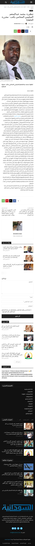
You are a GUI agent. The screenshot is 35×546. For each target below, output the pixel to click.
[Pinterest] (19, 31)
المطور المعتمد (8, 539)
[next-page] (3, 273)
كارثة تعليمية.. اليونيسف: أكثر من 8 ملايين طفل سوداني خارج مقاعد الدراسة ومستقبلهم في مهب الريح (11, 345)
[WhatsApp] (15, 31)
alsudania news (17, 23)
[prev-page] (5, 273)
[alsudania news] (26, 23)
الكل (32, 419)
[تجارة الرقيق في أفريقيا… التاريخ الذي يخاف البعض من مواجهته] (28, 267)
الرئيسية (32, 7)
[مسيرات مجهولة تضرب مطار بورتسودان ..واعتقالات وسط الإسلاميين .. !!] (28, 467)
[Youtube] (13, 528)
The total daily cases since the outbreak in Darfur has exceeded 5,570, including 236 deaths (17, 376)
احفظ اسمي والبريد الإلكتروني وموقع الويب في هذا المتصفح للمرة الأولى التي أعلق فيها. (16, 311)
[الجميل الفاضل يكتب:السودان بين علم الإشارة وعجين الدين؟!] (28, 328)
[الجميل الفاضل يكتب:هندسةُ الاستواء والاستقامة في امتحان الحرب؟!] (28, 258)
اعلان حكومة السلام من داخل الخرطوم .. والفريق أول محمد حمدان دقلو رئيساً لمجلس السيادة (12, 474)
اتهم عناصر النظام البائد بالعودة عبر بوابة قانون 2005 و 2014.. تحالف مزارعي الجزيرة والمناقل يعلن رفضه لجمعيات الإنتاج (12, 355)
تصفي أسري (17, 116)
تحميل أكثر (18, 362)
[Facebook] (26, 31)
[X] (22, 31)
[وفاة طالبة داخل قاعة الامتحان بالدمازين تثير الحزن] (28, 493)
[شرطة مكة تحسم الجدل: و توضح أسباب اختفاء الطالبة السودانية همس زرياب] (28, 337)
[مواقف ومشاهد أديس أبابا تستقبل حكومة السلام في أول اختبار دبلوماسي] (28, 249)
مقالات (28, 7)
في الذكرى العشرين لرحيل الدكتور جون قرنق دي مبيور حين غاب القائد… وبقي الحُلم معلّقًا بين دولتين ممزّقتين (12, 483)
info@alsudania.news (15, 532)
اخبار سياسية (26, 419)
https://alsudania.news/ (17, 236)
